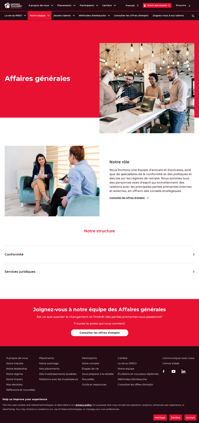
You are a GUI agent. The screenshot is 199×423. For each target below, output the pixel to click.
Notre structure (99, 231)
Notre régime (14, 373)
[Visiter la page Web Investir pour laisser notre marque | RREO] (14, 5)
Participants (87, 5)
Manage (160, 417)
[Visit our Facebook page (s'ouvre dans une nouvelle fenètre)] (162, 371)
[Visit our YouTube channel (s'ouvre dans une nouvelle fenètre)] (172, 371)
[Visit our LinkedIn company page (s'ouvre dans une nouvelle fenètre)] (182, 372)
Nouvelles (88, 379)
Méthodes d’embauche (92, 15)
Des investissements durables (57, 373)
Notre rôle (119, 162)
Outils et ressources (94, 384)
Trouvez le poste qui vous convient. (99, 323)
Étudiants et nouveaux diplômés (138, 373)
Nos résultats (14, 384)
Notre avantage (49, 363)
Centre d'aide (170, 363)
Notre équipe (38, 15)
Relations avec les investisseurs (58, 379)
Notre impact (14, 379)
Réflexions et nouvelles (20, 389)
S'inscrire (181, 5)
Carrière (107, 5)
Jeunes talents (62, 15)
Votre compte (90, 363)
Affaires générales (37, 78)
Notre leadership (16, 368)
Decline (175, 417)
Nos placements (49, 368)
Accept (190, 417)
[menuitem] (15, 15)
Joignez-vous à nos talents (168, 15)
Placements (64, 5)
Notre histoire (14, 363)
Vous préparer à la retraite (98, 373)
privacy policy (84, 405)
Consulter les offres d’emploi (131, 15)
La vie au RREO (13, 15)
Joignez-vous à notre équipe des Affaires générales (99, 309)
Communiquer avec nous (178, 358)
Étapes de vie (90, 368)
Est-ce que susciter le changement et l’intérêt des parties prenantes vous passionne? (99, 317)
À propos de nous (39, 5)
